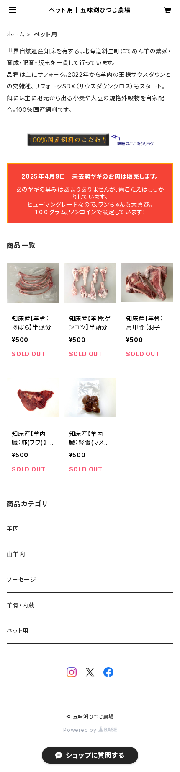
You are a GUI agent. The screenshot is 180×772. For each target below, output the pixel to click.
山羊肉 (16, 553)
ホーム (15, 34)
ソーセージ (21, 579)
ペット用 (18, 630)
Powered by (80, 730)
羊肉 (13, 528)
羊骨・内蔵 (21, 605)
